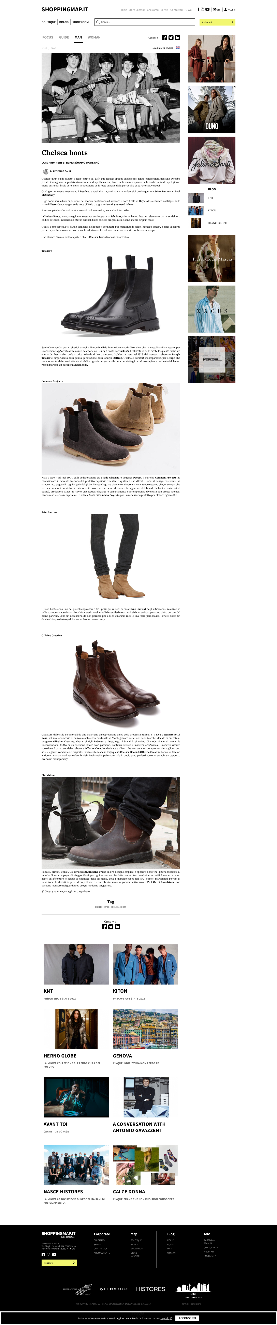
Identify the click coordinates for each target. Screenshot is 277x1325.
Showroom (80, 22)
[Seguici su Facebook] (198, 9)
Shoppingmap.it (59, 1234)
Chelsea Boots (118, 906)
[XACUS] (211, 309)
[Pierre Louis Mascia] (211, 258)
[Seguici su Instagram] (202, 9)
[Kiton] (211, 58)
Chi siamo (153, 10)
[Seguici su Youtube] (207, 9)
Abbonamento (102, 1252)
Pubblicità (210, 1255)
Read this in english (163, 47)
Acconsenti (187, 1318)
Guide (64, 37)
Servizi (164, 10)
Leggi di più (166, 1318)
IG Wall (189, 10)
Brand (64, 22)
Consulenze (211, 1247)
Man (78, 37)
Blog (124, 10)
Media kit (209, 1251)
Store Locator (137, 10)
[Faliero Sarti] (211, 160)
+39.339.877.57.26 (67, 1248)
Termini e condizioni (191, 1303)
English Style (102, 906)
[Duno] (211, 109)
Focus (47, 37)
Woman (94, 37)
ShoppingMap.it (65, 9)
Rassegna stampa (209, 1242)
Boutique (49, 22)
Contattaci (176, 10)
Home (44, 48)
